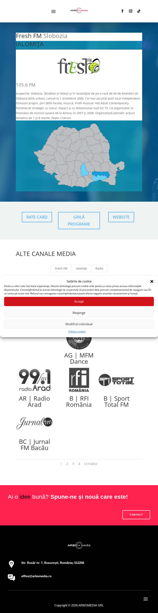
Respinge (79, 313)
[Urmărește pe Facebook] (122, 11)
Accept (79, 302)
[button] (152, 281)
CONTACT (136, 514)
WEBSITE (121, 217)
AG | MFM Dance (79, 358)
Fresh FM (61, 268)
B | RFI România (79, 401)
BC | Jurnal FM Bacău (34, 444)
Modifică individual (79, 324)
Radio (99, 268)
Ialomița (81, 268)
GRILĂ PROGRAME (79, 220)
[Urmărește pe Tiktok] (139, 11)
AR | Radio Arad (34, 401)
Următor (91, 463)
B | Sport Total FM (116, 401)
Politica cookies (77, 331)
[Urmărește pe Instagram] (130, 11)
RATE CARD (37, 217)
